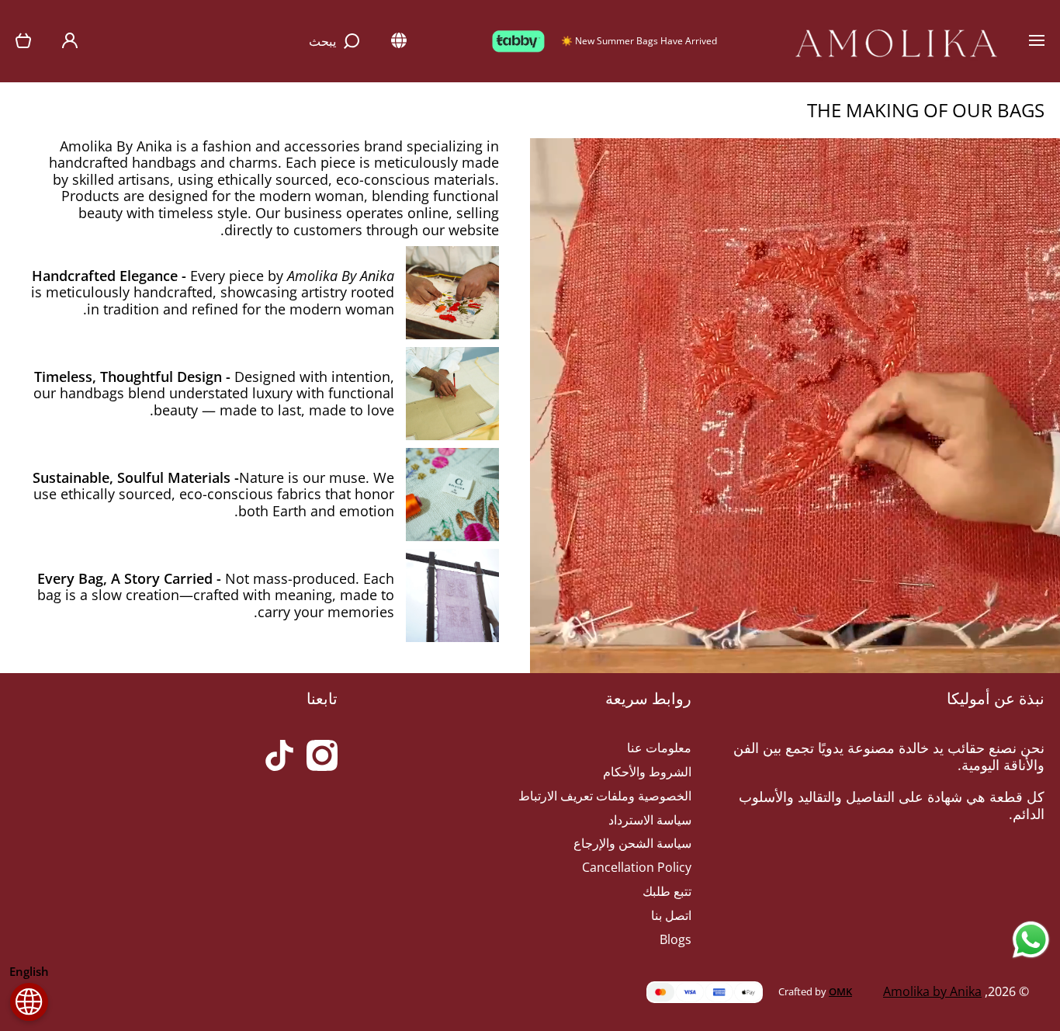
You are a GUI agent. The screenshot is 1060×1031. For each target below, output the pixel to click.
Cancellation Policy (636, 867)
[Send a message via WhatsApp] (1031, 939)
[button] (23, 41)
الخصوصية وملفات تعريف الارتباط (604, 795)
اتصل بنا (671, 915)
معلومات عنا (659, 747)
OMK (840, 991)
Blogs (675, 939)
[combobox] (234, 41)
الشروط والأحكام (647, 771)
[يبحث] (354, 41)
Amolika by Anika (932, 991)
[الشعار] (896, 41)
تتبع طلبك (667, 891)
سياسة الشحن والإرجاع (632, 843)
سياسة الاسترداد (649, 819)
